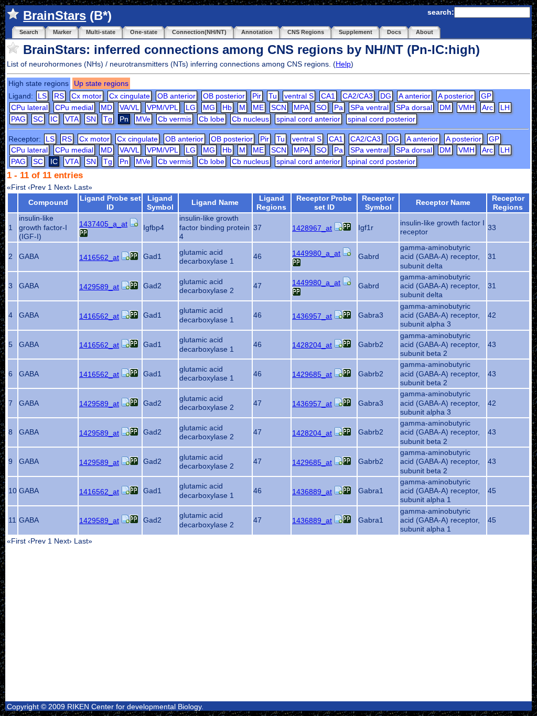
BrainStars (54, 15)
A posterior (456, 96)
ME (258, 107)
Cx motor (86, 96)
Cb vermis (174, 119)
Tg (107, 119)
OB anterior (176, 96)
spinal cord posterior (381, 119)
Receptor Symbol (378, 202)
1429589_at (99, 287)
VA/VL (129, 107)
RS (59, 96)
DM (445, 107)
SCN (278, 107)
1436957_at (312, 316)
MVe (143, 119)
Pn (124, 161)
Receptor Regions (508, 202)
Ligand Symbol (160, 202)
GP (486, 96)
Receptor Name (443, 202)
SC (38, 119)
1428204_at (312, 345)
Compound (48, 202)
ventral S (299, 96)
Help (343, 64)
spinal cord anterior (308, 119)
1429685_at (312, 374)
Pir (256, 96)
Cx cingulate (129, 96)
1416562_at (99, 257)
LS (42, 96)
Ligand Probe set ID (110, 202)
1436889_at (312, 491)
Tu (272, 96)
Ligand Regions (271, 202)
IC (54, 119)
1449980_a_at (316, 253)
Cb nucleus (250, 119)
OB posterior (224, 96)
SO (321, 107)
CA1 (328, 96)
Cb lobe (211, 119)
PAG (18, 119)
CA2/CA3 (357, 96)
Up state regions (101, 83)
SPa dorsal (414, 107)
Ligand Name (215, 202)
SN (91, 119)
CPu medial (74, 107)
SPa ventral (369, 107)
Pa (338, 107)
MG (209, 107)
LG (191, 107)
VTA (72, 119)
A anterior (415, 96)
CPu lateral (29, 107)
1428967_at (312, 228)
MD (106, 107)
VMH (466, 107)
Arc (487, 107)
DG (385, 96)
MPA (301, 107)
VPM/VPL (162, 107)
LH (505, 107)
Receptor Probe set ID (324, 202)
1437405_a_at (103, 224)
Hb (227, 107)
